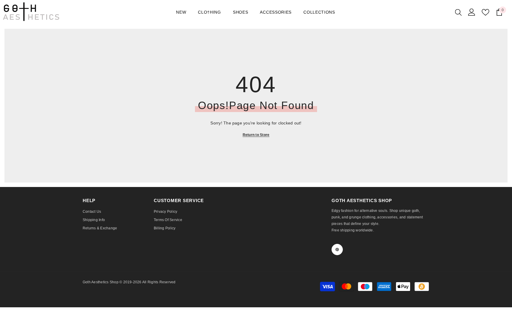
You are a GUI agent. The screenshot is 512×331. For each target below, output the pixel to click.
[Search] (458, 12)
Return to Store (256, 135)
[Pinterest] (337, 249)
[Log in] (472, 12)
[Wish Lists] (485, 12)
